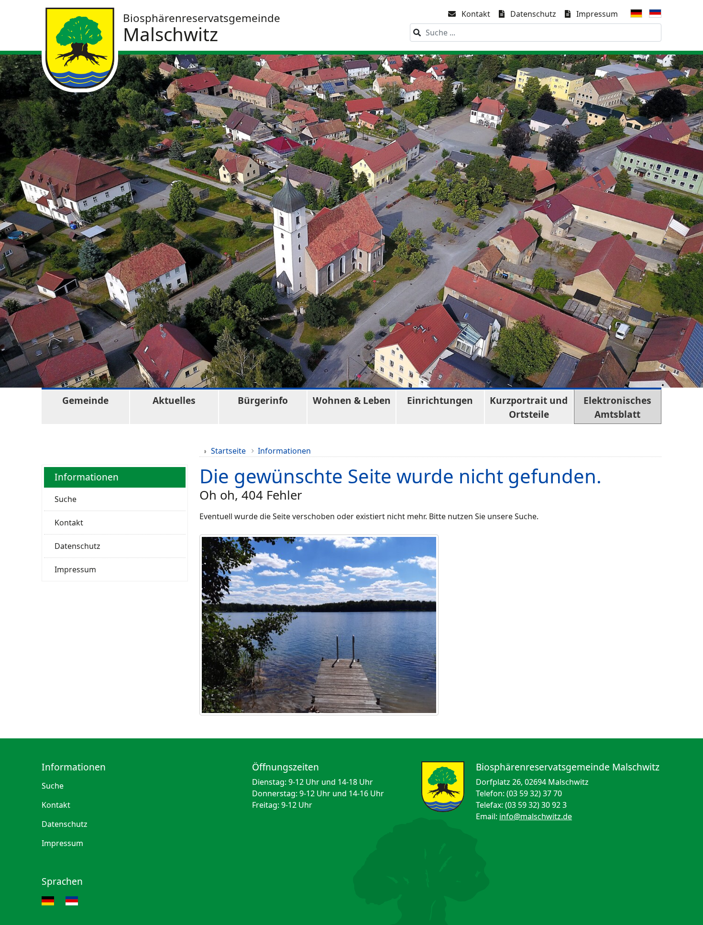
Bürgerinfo (263, 400)
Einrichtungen (440, 400)
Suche (66, 499)
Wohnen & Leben (352, 400)
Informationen (284, 451)
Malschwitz (201, 28)
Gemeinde (85, 400)
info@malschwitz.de (535, 816)
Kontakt (475, 14)
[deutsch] (636, 15)
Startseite (228, 451)
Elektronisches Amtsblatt (617, 407)
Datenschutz (533, 14)
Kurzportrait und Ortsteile (529, 407)
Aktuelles (174, 400)
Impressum (597, 14)
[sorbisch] (655, 15)
